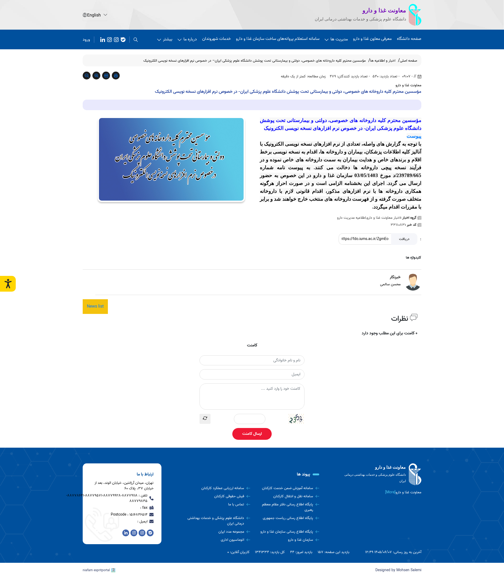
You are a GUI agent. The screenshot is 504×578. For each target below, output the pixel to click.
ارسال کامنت (252, 434)
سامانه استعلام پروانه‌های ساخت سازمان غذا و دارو (277, 38)
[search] (136, 40)
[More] (390, 492)
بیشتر (167, 39)
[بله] (123, 39)
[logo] (382, 474)
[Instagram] (109, 39)
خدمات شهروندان (216, 38)
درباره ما (190, 39)
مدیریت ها (339, 39)
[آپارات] (102, 39)
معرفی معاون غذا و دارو (372, 38)
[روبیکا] (116, 39)
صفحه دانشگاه (409, 38)
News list (95, 306)
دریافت (404, 239)
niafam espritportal (96, 570)
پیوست (414, 136)
